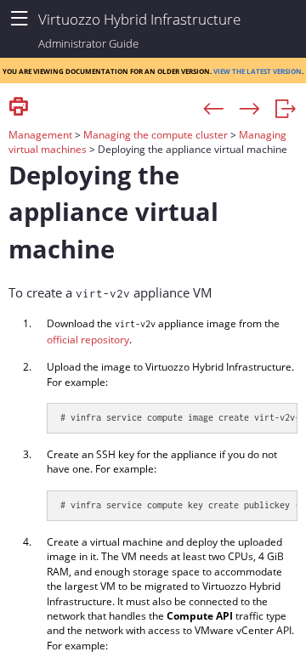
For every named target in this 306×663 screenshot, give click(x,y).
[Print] (18, 107)
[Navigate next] (249, 109)
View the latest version (257, 70)
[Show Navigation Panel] (19, 19)
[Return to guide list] (285, 109)
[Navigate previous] (213, 109)
